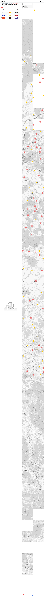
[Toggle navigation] (42, 1)
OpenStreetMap (36, 595)
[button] (32, 324)
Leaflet (33, 595)
